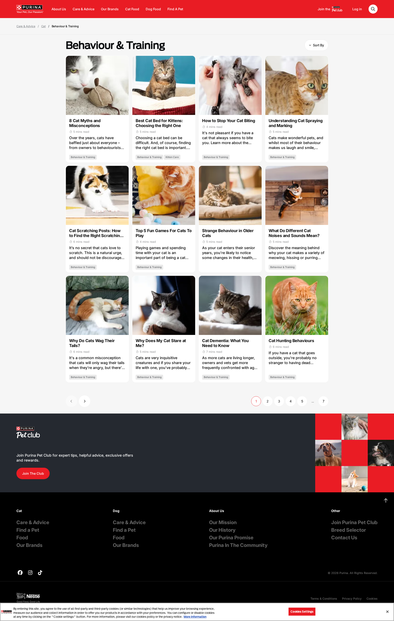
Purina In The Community (238, 545)
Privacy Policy (352, 598)
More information (195, 616)
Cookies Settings (302, 611)
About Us (59, 9)
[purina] (20, 573)
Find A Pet (175, 9)
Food (22, 538)
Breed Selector (348, 530)
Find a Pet (27, 530)
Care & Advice (83, 9)
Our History (222, 530)
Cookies (372, 598)
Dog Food (153, 9)
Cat (43, 26)
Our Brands (110, 9)
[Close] (387, 611)
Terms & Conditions (323, 598)
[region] (197, 612)
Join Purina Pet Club (354, 522)
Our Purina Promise (231, 538)
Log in (357, 9)
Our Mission (223, 522)
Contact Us (344, 538)
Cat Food (132, 9)
